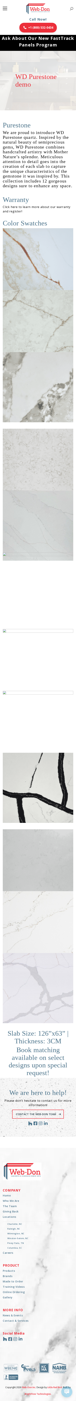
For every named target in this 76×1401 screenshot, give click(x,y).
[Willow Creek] (38, 988)
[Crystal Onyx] (38, 464)
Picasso (43, 809)
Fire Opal (42, 284)
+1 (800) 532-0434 (40, 28)
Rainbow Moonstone (43, 747)
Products (9, 1270)
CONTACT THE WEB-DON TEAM (36, 1114)
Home (7, 1195)
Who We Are (11, 1201)
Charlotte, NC (14, 1224)
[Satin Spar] (38, 864)
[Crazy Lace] (38, 387)
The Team (10, 1206)
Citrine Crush (42, 346)
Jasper (43, 685)
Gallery (8, 1297)
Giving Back (11, 1211)
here (14, 207)
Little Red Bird (54, 1387)
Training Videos (14, 1286)
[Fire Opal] (38, 263)
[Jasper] (38, 664)
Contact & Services (16, 1320)
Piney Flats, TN (15, 1243)
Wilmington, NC (15, 1233)
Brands (7, 1276)
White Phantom (42, 947)
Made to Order (13, 1281)
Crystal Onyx (43, 485)
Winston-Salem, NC (17, 1238)
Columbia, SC (14, 1247)
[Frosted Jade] (38, 526)
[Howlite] (38, 587)
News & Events (13, 1315)
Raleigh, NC (13, 1228)
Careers (8, 1252)
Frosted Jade (43, 546)
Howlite (42, 608)
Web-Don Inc (28, 1387)
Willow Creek (43, 1009)
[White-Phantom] (38, 926)
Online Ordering (14, 1292)
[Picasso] (38, 788)
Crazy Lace (43, 408)
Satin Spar (43, 885)
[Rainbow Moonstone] (38, 726)
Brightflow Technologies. (38, 1393)
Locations (9, 1217)
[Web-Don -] (38, 8)
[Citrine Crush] (38, 325)
